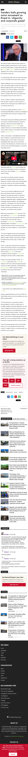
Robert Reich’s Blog (6, 689)
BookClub (3, 657)
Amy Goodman (11, 611)
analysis (23, 109)
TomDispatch (4, 696)
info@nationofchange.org (17, 736)
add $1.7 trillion (16, 125)
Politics (2, 9)
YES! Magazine (4, 705)
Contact (3, 680)
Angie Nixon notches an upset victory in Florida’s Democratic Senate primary (18, 494)
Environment (3, 459)
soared (13, 167)
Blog (2, 655)
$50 (18, 380)
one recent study (20, 223)
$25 (12, 380)
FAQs (2, 675)
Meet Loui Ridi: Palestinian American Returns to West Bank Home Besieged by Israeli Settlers (17, 606)
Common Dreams (10, 33)
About (2, 668)
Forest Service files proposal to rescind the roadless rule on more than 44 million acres (18, 459)
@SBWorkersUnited (18, 282)
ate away (17, 171)
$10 (6, 380)
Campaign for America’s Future (8, 693)
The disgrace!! (23, 408)
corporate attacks (11, 221)
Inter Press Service (5, 703)
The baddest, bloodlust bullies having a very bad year (17, 615)
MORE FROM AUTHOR (19, 419)
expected (20, 253)
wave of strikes (14, 215)
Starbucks (11, 69)
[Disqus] (14, 551)
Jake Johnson (5, 31)
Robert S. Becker (11, 617)
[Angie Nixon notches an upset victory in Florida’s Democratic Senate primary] (5, 495)
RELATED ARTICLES (6, 419)
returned (18, 261)
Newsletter (3, 650)
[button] (26, 2)
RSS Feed (3, 660)
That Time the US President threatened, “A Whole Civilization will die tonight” (17, 501)
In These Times (5, 707)
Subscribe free (9, 350)
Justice (2, 425)
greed (15, 392)
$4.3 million (11, 251)
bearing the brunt (9, 131)
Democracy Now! (5, 698)
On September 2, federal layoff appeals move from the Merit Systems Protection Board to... (17, 597)
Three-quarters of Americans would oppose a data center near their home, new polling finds (16, 632)
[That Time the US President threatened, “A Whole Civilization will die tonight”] (5, 501)
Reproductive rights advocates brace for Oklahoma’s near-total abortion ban (6, 411)
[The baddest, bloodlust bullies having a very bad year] (5, 451)
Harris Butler (11, 601)
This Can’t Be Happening (7, 691)
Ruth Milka (10, 637)
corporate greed (9, 392)
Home (2, 648)
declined (16, 213)
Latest (2, 653)
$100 (5, 385)
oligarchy (21, 392)
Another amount (16, 385)
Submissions (4, 678)
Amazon (4, 69)
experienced (4, 261)
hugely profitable (5, 267)
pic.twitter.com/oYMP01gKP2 (9, 285)
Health (2, 486)
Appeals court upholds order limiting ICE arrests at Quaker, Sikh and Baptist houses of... (17, 623)
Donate (3, 671)
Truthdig (3, 700)
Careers (3, 673)
